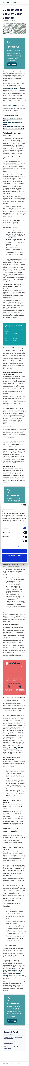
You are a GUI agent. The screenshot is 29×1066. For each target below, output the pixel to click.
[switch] (25, 532)
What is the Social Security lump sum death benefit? (14, 1047)
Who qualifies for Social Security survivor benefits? (13, 1037)
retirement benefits (13, 105)
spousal (10, 163)
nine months (12, 235)
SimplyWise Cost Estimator (12, 2)
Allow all (14, 551)
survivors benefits (13, 88)
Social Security (12, 1054)
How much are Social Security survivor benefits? (12, 1042)
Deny (14, 560)
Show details (21, 546)
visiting (16, 839)
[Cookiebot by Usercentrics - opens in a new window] (21, 505)
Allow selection (14, 555)
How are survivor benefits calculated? (13, 126)
